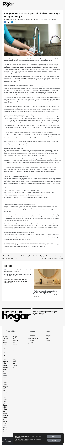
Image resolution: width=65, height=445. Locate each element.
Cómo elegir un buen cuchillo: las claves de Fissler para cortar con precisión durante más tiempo (5, 353)
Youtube (48, 337)
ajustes (26, 440)
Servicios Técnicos (43, 19)
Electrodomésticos (8, 280)
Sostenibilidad (52, 19)
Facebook (48, 335)
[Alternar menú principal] (61, 4)
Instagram (48, 340)
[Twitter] (8, 22)
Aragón (20, 19)
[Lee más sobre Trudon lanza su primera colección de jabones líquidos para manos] (47, 279)
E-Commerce (24, 278)
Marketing (10, 281)
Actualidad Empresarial (9, 278)
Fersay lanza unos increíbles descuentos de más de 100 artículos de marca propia (17, 275)
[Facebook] (5, 22)
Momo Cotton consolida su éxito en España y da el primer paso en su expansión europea (17, 256)
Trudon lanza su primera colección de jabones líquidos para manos (45, 292)
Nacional (28, 19)
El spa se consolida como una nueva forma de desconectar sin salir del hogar (15, 350)
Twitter (47, 339)
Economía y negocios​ (32, 339)
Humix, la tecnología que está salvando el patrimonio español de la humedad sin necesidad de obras (48, 256)
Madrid (6, 281)
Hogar (23, 19)
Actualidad (32, 335)
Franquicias (24, 280)
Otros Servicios (34, 19)
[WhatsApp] (16, 22)
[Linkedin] (12, 22)
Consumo (18, 278)
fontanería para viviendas (27, 78)
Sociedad (32, 340)
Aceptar (54, 437)
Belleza (35, 295)
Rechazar (54, 440)
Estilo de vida (32, 337)
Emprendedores (17, 280)
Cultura (32, 342)
